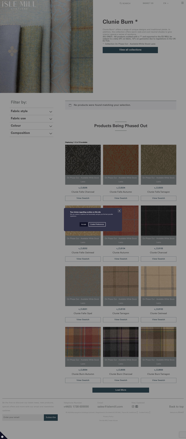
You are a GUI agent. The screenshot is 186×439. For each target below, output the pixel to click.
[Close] (119, 210)
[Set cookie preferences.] (4, 435)
